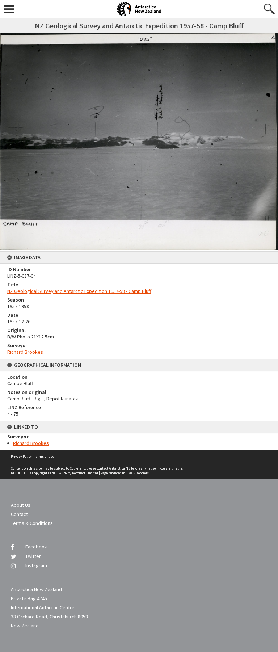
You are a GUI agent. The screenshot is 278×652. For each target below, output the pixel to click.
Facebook (36, 546)
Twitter (33, 556)
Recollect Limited (85, 473)
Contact (19, 514)
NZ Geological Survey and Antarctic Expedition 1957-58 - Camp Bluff (79, 291)
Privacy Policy (21, 456)
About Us (20, 505)
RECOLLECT (19, 473)
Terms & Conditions (32, 523)
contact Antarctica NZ (113, 468)
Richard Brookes (25, 352)
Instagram (36, 565)
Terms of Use (44, 456)
